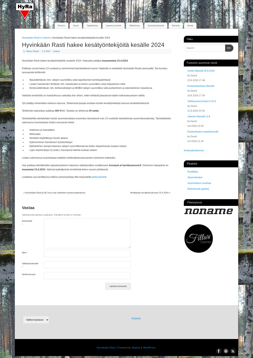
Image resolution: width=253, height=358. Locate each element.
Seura (76, 25)
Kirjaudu (136, 318)
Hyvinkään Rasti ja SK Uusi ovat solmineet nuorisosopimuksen (54, 192)
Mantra (136, 347)
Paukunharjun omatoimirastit (202, 131)
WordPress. (150, 347)
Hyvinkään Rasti (31, 37)
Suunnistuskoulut (156, 25)
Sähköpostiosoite (27, 265)
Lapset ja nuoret (113, 25)
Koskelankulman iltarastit (200, 86)
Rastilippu (192, 171)
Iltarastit (175, 25)
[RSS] (232, 8)
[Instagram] (225, 8)
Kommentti (27, 223)
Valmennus (134, 25)
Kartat (190, 25)
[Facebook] (218, 8)
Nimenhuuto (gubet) (198, 189)
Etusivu (61, 25)
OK (228, 47)
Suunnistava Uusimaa (199, 183)
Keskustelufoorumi (194, 150)
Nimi (24, 252)
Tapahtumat (92, 25)
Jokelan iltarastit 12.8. (199, 116)
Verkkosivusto (27, 274)
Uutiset (46, 37)
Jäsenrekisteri (194, 177)
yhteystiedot (99, 177)
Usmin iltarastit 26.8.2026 (201, 70)
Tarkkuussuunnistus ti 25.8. (201, 101)
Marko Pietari (32, 51)
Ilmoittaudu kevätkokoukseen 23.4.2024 (150, 192)
